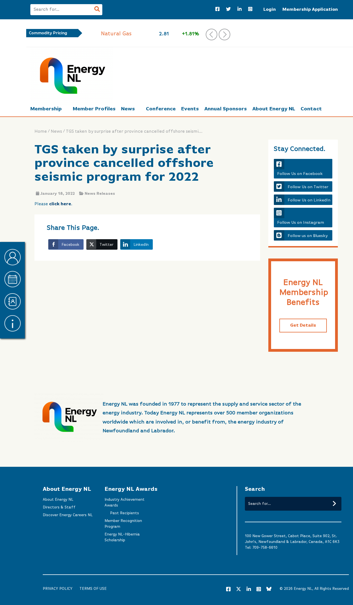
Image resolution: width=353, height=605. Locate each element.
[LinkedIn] (239, 9)
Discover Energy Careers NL (68, 515)
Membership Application (310, 9)
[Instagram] (250, 9)
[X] (238, 590)
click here (60, 204)
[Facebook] (217, 9)
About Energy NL (273, 108)
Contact (311, 108)
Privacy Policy (58, 589)
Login (269, 9)
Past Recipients (124, 513)
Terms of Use (93, 589)
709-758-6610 (264, 548)
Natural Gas (116, 34)
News (128, 108)
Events (190, 108)
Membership (46, 108)
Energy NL (303, 589)
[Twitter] (228, 9)
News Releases (100, 194)
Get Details (303, 325)
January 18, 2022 (57, 194)
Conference (161, 108)
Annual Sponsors (225, 108)
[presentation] (211, 34)
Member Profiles (94, 108)
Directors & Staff (59, 507)
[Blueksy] (268, 589)
